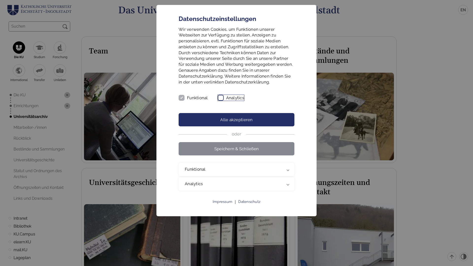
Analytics (235, 97)
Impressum (222, 202)
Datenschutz (249, 202)
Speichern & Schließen (236, 148)
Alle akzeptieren (236, 119)
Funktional (197, 97)
